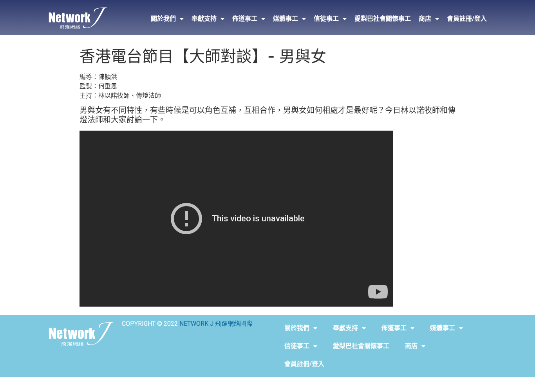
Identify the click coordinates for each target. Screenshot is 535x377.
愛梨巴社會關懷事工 (382, 18)
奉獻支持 (204, 18)
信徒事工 (326, 18)
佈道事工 (244, 18)
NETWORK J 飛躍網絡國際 (216, 323)
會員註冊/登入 (467, 18)
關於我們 (163, 18)
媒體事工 (285, 18)
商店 (425, 18)
